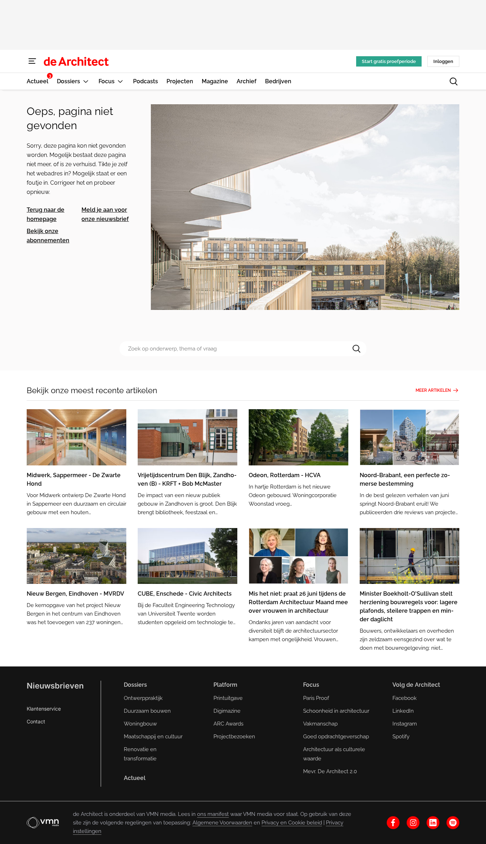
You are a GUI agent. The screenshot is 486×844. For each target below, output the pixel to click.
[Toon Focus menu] (120, 81)
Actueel (135, 778)
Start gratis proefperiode (389, 61)
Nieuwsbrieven (55, 685)
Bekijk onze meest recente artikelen (92, 390)
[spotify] (453, 822)
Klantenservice (44, 709)
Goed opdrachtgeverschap (336, 736)
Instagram (404, 724)
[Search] (356, 348)
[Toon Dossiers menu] (85, 81)
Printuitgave (228, 698)
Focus (311, 684)
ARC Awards (228, 724)
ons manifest (213, 814)
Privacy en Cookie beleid (292, 822)
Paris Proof (316, 698)
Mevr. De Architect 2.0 (330, 771)
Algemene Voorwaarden (222, 822)
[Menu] (32, 61)
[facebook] (393, 822)
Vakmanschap (320, 724)
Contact (36, 721)
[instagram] (413, 822)
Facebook (404, 698)
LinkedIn (403, 711)
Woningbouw (140, 724)
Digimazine (227, 711)
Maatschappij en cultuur (153, 736)
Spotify (401, 736)
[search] (453, 81)
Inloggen (443, 61)
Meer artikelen (433, 390)
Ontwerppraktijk (143, 698)
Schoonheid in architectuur (336, 711)
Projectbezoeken (234, 736)
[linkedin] (433, 822)
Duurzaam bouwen (147, 711)
